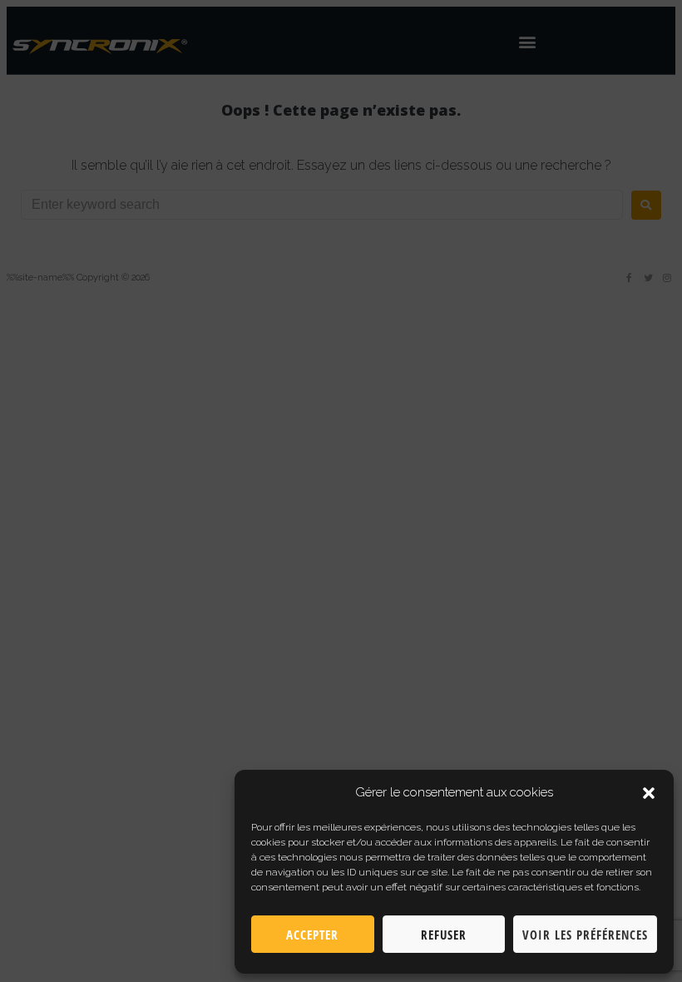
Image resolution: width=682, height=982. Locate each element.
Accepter (312, 934)
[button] (648, 793)
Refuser (444, 934)
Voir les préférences (585, 934)
